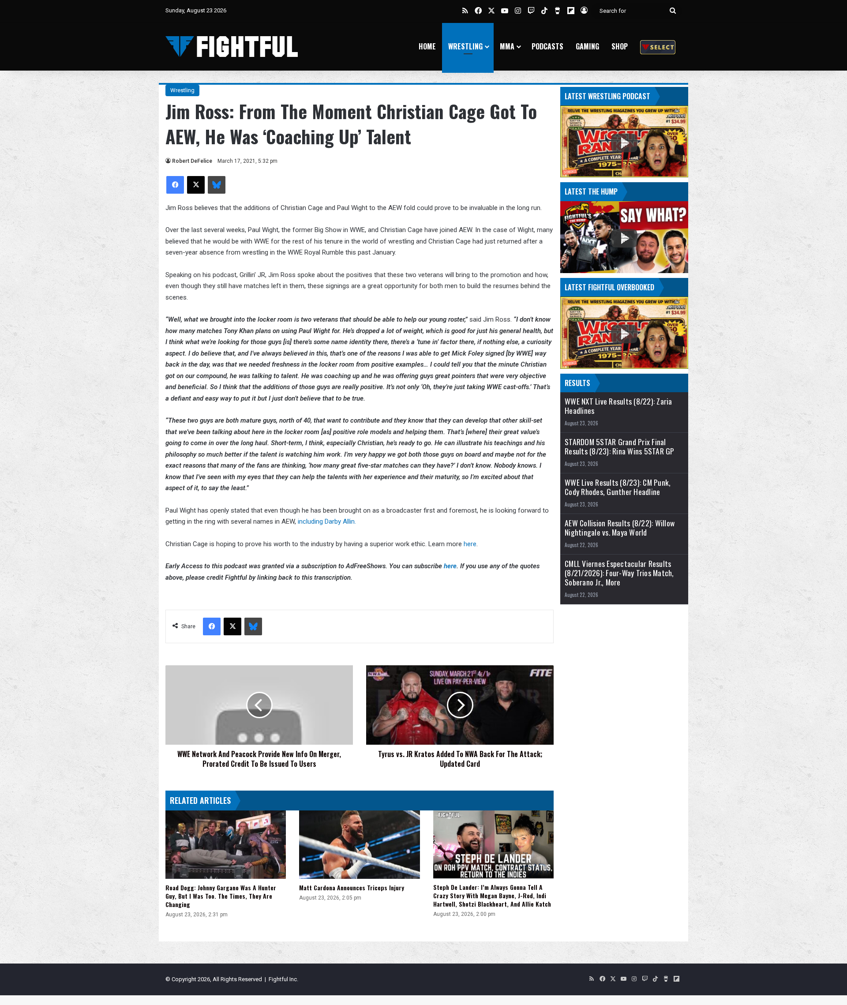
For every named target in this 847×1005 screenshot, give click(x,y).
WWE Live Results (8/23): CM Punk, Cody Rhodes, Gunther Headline (618, 487)
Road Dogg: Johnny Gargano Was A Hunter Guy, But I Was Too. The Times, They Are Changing (220, 896)
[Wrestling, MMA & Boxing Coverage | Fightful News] (231, 46)
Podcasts (547, 46)
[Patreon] (658, 46)
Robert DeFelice (192, 161)
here (470, 544)
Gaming (587, 46)
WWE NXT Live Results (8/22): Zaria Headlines (618, 406)
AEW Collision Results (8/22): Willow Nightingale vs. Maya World (620, 527)
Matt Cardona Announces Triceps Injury (351, 887)
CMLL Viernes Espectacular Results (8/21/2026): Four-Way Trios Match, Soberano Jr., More (619, 573)
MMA (507, 46)
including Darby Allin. (326, 521)
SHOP (619, 46)
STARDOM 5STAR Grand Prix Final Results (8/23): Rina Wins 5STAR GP (620, 446)
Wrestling (465, 46)
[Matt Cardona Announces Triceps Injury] (359, 844)
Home (427, 46)
